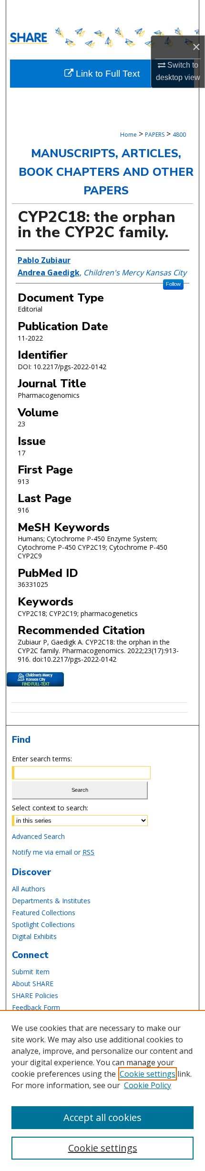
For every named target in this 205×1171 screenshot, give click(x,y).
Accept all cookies (102, 1117)
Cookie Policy (147, 1085)
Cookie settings (147, 1074)
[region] (102, 1090)
